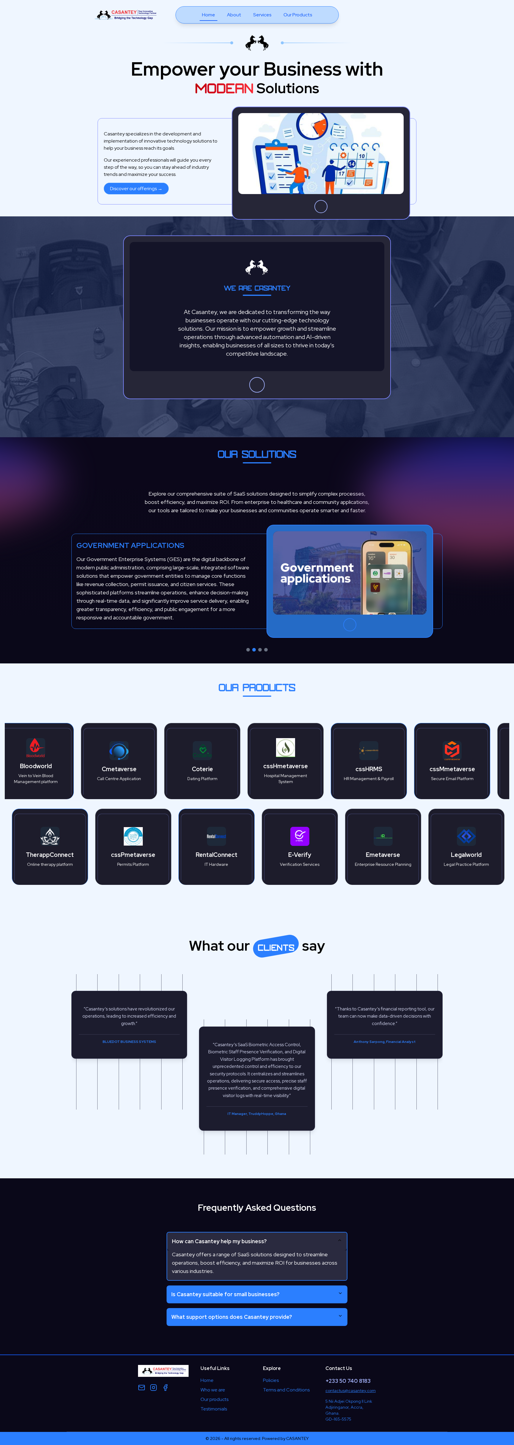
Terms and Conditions (286, 1390)
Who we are (212, 1390)
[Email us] (141, 1387)
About (234, 15)
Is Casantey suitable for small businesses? (225, 1294)
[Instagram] (153, 1387)
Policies (271, 1380)
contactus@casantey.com (350, 1390)
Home (208, 15)
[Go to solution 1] (248, 650)
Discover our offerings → (136, 188)
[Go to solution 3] (260, 650)
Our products (214, 1399)
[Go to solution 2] (254, 650)
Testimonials (213, 1409)
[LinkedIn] (165, 1387)
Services (262, 15)
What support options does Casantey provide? (231, 1316)
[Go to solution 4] (266, 650)
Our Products (297, 15)
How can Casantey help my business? (219, 1241)
